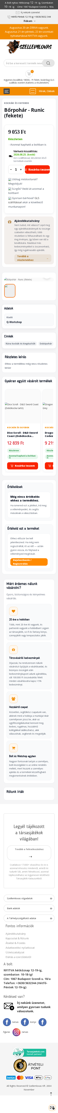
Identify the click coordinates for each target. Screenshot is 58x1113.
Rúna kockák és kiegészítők (20, 343)
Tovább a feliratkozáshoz (29, 849)
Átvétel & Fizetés (15, 943)
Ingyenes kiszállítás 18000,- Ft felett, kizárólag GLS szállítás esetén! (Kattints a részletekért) (29, 81)
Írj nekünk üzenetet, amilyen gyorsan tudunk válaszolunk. (34, 1007)
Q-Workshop (14, 322)
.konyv (33, 1021)
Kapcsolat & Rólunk (17, 938)
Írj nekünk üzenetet (29, 12)
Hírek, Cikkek (47, 91)
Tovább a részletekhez (33, 258)
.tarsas (15, 1021)
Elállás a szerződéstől (18, 957)
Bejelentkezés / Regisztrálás (22, 562)
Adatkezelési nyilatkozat (20, 947)
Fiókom (28, 21)
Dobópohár (46, 343)
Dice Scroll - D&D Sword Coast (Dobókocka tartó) (22, 436)
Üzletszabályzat (15, 952)
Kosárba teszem (39, 169)
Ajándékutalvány (16, 933)
